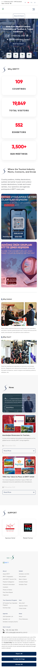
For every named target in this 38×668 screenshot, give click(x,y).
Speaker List (6, 619)
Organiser (6, 595)
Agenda (5, 613)
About (5, 571)
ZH (35, 2)
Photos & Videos (7, 589)
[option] (10, 529)
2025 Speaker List (8, 616)
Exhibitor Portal (23, 582)
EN (28, 2)
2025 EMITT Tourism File (9, 579)
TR (25, 2)
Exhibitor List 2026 (24, 574)
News (20, 613)
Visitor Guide (22, 608)
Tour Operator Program (10, 600)
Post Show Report (8, 592)
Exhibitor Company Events (10, 621)
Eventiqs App (6, 607)
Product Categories (8, 582)
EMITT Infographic (8, 576)
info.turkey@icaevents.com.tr (16, 632)
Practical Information (9, 584)
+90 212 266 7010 (11, 630)
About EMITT (6, 574)
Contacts (5, 587)
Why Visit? (22, 603)
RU (31, 2)
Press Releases (23, 619)
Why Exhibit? (22, 576)
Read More (10, 407)
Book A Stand (19, 16)
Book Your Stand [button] (18, 44)
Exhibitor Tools (23, 584)
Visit (20, 600)
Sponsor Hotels (23, 605)
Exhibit (21, 571)
